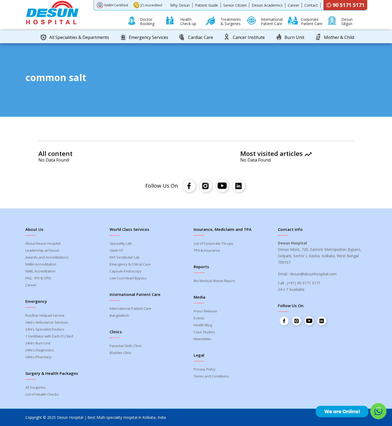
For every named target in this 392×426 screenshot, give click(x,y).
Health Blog (203, 325)
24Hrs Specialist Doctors (44, 329)
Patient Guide (206, 5)
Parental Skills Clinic (126, 345)
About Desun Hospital (43, 243)
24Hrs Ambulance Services (46, 322)
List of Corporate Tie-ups (213, 243)
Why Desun (180, 5)
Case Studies (204, 331)
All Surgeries (35, 387)
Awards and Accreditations (47, 257)
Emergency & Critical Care (130, 264)
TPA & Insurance (207, 250)
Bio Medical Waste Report (214, 280)
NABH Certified (116, 5)
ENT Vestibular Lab (125, 257)
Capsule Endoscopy (126, 271)
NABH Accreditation (40, 264)
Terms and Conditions (211, 376)
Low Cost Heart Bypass (128, 278)
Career (293, 5)
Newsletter (202, 338)
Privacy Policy (204, 369)
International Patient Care (130, 308)
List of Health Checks (42, 394)
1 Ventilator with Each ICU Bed (49, 336)
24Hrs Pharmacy (38, 357)
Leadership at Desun (42, 250)
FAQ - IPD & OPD (38, 278)
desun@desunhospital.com (313, 273)
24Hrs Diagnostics (39, 350)
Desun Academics (267, 5)
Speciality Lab (121, 243)
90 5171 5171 (349, 5)
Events (199, 318)
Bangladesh (119, 315)
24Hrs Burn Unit (37, 343)
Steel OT (116, 250)
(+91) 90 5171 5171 (304, 283)
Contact (311, 5)
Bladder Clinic (120, 352)
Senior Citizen (235, 5)
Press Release (205, 311)
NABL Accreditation (40, 271)
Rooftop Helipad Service (45, 315)
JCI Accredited (151, 5)
